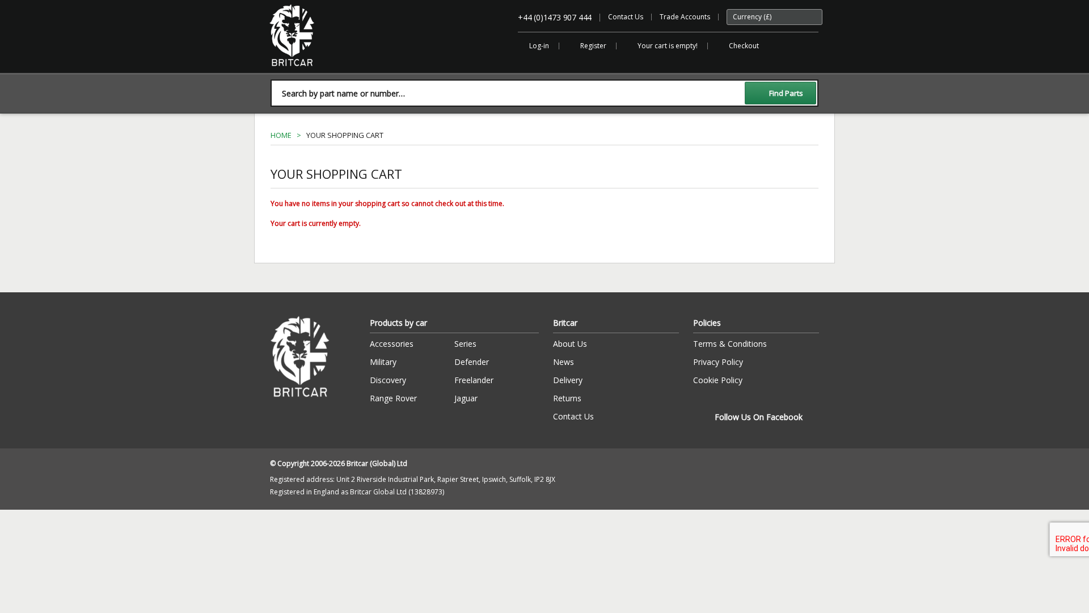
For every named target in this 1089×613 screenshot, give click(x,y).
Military (383, 361)
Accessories (391, 343)
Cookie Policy (717, 380)
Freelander (473, 380)
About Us (570, 343)
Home (281, 135)
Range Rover (393, 398)
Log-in (539, 46)
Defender (471, 361)
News (563, 361)
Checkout (744, 46)
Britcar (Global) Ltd (299, 72)
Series (465, 343)
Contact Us (625, 17)
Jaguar (466, 398)
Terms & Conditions (730, 343)
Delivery (568, 380)
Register (593, 46)
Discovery (388, 380)
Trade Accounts (685, 17)
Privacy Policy (718, 361)
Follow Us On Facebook (759, 417)
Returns (567, 398)
